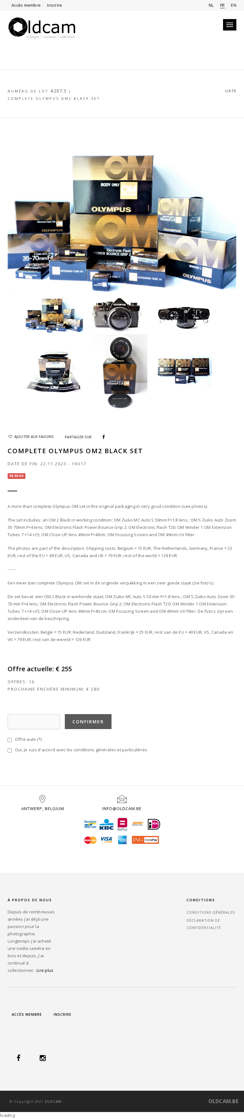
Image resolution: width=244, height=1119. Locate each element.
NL (211, 5)
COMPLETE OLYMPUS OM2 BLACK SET (54, 98)
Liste (230, 90)
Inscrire (54, 5)
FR (222, 5)
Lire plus (45, 970)
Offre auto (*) (27, 739)
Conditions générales (210, 912)
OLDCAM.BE (223, 1101)
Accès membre (26, 5)
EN (233, 5)
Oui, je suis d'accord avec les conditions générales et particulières (80, 750)
